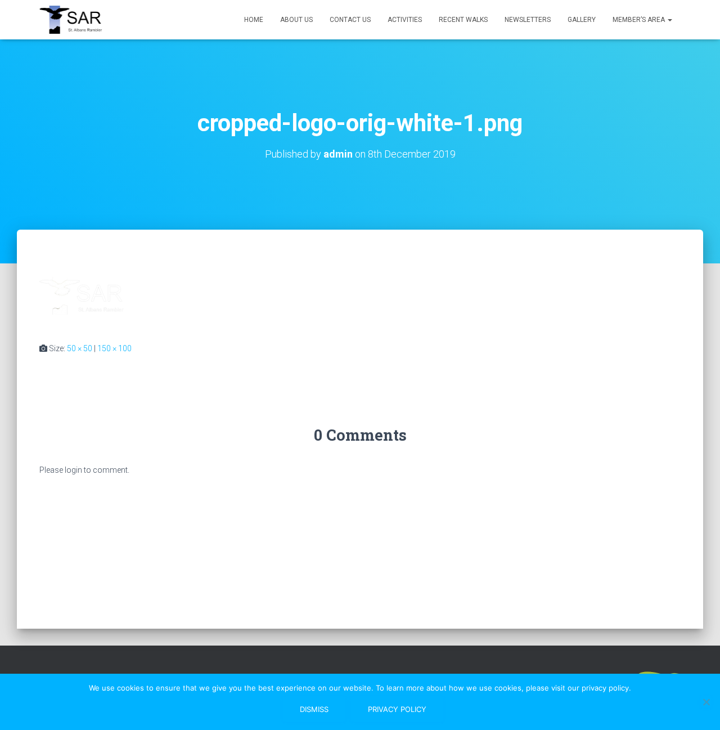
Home (253, 20)
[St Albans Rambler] (75, 20)
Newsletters (528, 20)
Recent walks (463, 20)
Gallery (582, 20)
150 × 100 (114, 348)
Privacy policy (397, 709)
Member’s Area (640, 20)
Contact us (350, 20)
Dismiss (314, 709)
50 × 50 (79, 348)
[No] (706, 701)
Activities (405, 20)
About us (296, 20)
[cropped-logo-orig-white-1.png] (81, 296)
